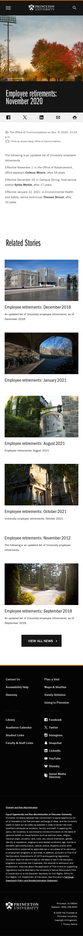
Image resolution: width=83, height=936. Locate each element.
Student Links (15, 735)
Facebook (55, 720)
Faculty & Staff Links (19, 743)
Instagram (56, 735)
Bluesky (54, 766)
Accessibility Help (17, 687)
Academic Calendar (19, 727)
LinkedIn (55, 751)
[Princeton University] (22, 905)
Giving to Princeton (56, 702)
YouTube (55, 758)
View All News (40, 641)
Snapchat (55, 743)
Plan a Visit (51, 679)
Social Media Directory (57, 775)
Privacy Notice (70, 924)
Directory (11, 695)
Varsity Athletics (54, 695)
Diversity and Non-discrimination (22, 807)
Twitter (53, 727)
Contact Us (13, 679)
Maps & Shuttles (55, 687)
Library (10, 720)
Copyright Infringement (66, 920)
